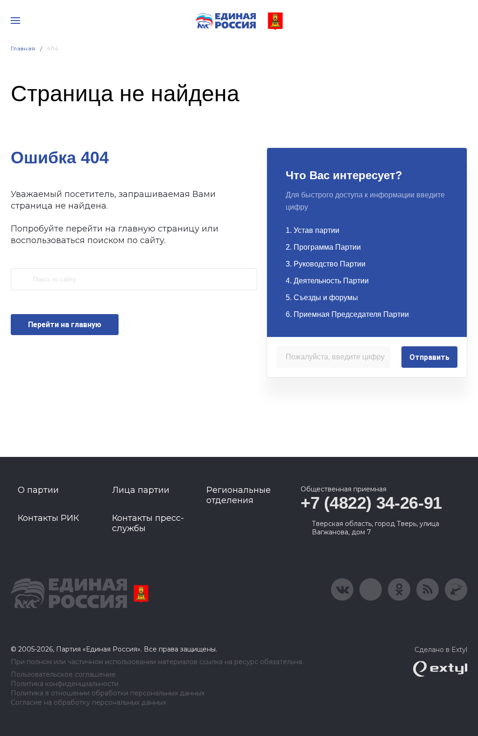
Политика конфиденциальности (65, 684)
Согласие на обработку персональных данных (88, 703)
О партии (38, 490)
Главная (23, 48)
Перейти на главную (64, 324)
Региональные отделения (238, 495)
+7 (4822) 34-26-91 (371, 502)
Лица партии (140, 490)
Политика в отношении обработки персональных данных (107, 693)
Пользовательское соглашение (63, 675)
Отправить (429, 357)
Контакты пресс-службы (148, 523)
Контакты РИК (48, 518)
